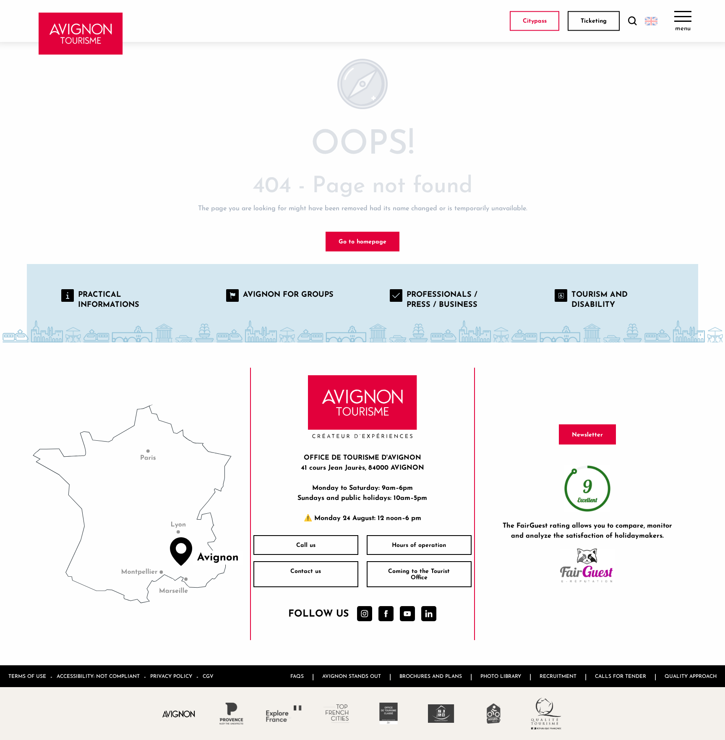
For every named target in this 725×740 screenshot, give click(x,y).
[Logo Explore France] (284, 713)
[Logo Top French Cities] (336, 713)
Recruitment (558, 676)
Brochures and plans (430, 676)
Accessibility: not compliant (98, 676)
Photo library (500, 676)
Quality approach (691, 676)
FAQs (297, 676)
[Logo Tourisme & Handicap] (441, 713)
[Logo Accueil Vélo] (493, 713)
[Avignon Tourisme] (81, 34)
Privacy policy (171, 676)
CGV (208, 676)
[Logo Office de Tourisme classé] (389, 713)
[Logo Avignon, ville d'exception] (179, 713)
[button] (632, 21)
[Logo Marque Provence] (231, 713)
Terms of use (27, 676)
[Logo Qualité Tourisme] (546, 714)
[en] (651, 21)
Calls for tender (620, 676)
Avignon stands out (351, 676)
